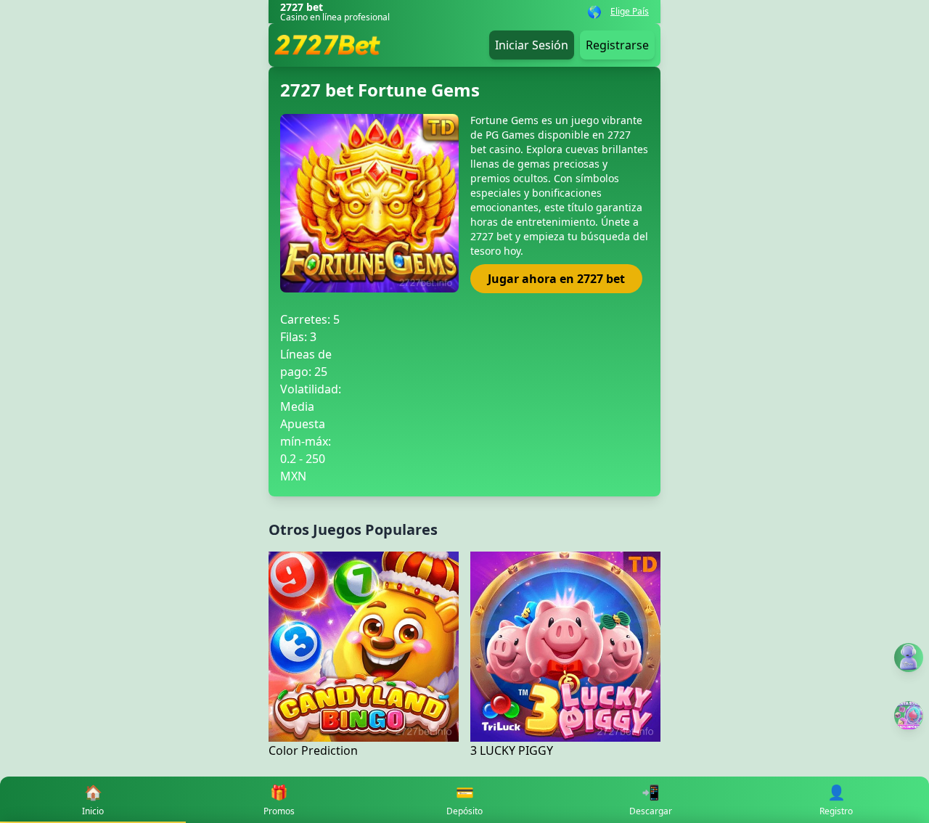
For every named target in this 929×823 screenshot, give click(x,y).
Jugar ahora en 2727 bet (556, 279)
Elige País (629, 11)
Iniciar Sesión (531, 45)
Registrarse (617, 45)
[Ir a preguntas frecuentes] (908, 657)
